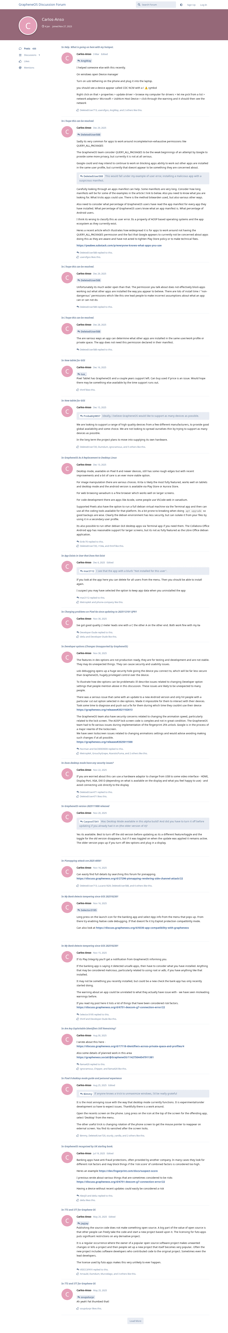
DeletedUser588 (90, 134)
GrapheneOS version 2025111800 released (86, 806)
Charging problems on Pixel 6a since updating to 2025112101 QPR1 (100, 611)
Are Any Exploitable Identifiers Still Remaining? (90, 1028)
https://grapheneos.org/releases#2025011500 (105, 742)
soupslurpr (87, 1297)
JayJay (84, 1223)
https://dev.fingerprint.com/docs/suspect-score (128, 1171)
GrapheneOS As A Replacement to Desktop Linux (90, 457)
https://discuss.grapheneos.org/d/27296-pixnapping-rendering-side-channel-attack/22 (130, 878)
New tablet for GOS (74, 360)
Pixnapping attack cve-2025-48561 (82, 860)
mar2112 (89, 571)
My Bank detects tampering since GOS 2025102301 (91, 896)
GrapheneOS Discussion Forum (42, 4)
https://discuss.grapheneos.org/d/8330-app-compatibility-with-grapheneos (142, 927)
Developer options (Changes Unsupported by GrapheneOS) (96, 646)
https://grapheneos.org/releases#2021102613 (105, 709)
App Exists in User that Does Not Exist (84, 555)
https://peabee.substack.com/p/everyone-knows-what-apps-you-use (119, 245)
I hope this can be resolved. (79, 121)
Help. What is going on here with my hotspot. (89, 47)
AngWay (86, 60)
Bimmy (88, 1094)
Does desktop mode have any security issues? (89, 763)
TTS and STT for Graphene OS (80, 1209)
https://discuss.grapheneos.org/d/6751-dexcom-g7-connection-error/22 (121, 1007)
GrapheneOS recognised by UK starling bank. (88, 1146)
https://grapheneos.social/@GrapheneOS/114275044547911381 (115, 1057)
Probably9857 (92, 416)
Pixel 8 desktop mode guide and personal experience (93, 1078)
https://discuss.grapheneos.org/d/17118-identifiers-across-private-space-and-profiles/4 (130, 1046)
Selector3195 (89, 910)
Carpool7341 (91, 821)
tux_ (83, 374)
